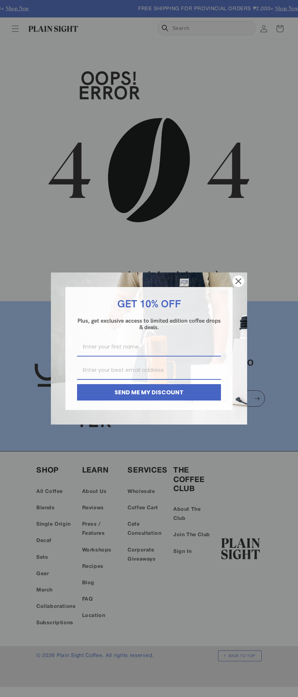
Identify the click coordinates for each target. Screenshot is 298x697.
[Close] (238, 281)
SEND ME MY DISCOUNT (149, 392)
